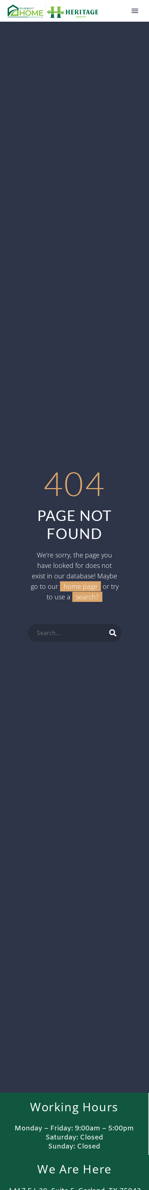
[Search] (113, 633)
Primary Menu (134, 10)
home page (80, 586)
